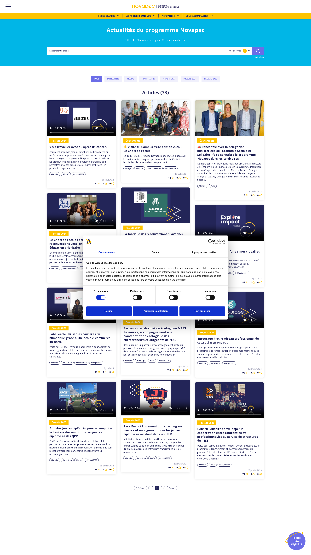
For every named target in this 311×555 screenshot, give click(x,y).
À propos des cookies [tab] (204, 252)
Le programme (106, 15)
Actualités (168, 15)
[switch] (137, 297)
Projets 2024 (190, 78)
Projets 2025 (169, 78)
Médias (130, 78)
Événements (113, 78)
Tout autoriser (202, 311)
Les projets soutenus (138, 15)
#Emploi (54, 174)
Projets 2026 (148, 78)
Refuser (108, 311)
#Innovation (170, 168)
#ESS (213, 186)
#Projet (128, 168)
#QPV (152, 458)
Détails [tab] (156, 252)
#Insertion (67, 362)
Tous (96, 78)
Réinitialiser (258, 57)
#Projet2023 (229, 363)
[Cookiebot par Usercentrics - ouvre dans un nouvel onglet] (210, 241)
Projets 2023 (210, 78)
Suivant (172, 488)
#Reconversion (154, 168)
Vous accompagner (197, 15)
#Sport (79, 460)
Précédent (140, 488)
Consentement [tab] (106, 252)
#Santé (66, 174)
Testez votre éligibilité (296, 541)
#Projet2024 (78, 174)
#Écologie (141, 360)
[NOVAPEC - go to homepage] (155, 6)
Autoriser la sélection (156, 311)
